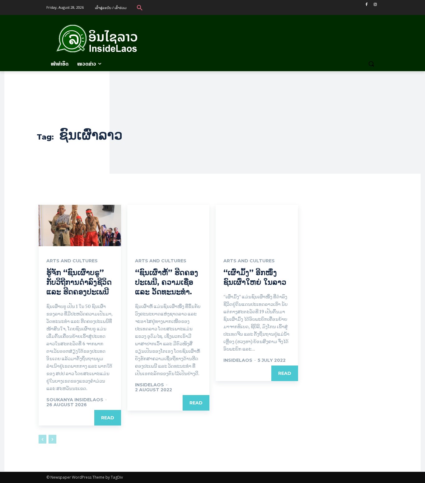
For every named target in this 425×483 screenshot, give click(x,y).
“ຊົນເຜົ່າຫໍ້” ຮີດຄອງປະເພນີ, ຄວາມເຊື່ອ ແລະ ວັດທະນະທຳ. (166, 282)
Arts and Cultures (72, 261)
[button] (139, 7)
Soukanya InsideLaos (74, 399)
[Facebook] (366, 4)
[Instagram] (375, 4)
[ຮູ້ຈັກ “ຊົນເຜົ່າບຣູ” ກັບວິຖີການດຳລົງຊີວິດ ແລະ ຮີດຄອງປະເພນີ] (80, 225)
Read (107, 418)
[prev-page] (42, 439)
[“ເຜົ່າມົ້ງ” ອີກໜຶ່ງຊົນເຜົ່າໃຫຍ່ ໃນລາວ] (257, 225)
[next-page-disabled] (52, 439)
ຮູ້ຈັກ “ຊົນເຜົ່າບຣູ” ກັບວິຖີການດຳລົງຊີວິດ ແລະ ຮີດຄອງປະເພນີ (79, 282)
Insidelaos (149, 385)
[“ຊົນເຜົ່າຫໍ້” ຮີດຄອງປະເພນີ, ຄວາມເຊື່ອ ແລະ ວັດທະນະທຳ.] (168, 225)
